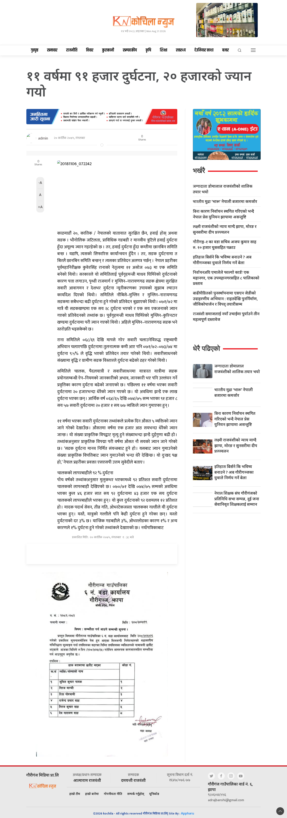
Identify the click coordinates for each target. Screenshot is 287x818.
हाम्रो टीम (74, 794)
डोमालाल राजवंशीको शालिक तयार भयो (222, 189)
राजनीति (71, 50)
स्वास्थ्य (181, 50)
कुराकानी (108, 50)
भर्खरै (199, 170)
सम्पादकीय (130, 50)
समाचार (52, 50)
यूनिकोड (154, 794)
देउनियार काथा (203, 50)
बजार (225, 50)
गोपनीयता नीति (113, 794)
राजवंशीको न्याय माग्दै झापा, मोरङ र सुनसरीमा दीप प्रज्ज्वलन (225, 229)
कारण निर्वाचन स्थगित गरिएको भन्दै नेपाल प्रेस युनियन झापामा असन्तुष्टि (223, 214)
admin (43, 138)
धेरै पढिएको (206, 348)
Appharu (187, 813)
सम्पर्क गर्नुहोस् (135, 794)
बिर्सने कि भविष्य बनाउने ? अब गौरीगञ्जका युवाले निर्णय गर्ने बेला (222, 259)
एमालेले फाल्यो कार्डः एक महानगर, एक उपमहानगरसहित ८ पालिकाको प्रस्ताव (226, 278)
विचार (89, 50)
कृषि (148, 50)
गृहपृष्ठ (34, 50)
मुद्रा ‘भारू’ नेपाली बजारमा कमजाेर (225, 201)
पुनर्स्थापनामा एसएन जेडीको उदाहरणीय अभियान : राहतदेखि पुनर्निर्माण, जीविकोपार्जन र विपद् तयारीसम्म (225, 298)
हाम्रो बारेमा (92, 794)
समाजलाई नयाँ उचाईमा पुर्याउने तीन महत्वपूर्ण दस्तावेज (226, 316)
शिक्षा (163, 50)
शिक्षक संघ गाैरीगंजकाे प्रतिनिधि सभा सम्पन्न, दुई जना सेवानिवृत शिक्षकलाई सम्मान (236, 498)
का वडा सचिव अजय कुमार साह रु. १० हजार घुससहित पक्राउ (224, 244)
